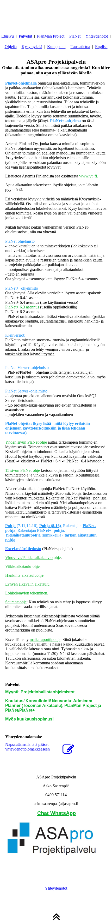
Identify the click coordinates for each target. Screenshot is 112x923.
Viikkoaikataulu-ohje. (23, 566)
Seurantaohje (16, 602)
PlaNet (74, 36)
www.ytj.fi (88, 176)
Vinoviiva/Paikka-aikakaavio (29, 557)
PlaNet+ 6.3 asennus (22, 307)
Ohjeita (11, 46)
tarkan (71, 535)
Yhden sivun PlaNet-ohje (26, 442)
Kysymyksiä (32, 46)
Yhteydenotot (96, 36)
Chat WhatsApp (56, 813)
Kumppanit (56, 46)
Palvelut (25, 36)
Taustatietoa (80, 46)
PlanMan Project (50, 36)
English (101, 46)
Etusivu (7, 36)
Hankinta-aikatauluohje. (25, 575)
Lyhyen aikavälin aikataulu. (28, 584)
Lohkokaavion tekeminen (26, 593)
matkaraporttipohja (45, 639)
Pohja (10, 525)
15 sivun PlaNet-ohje (22, 470)
